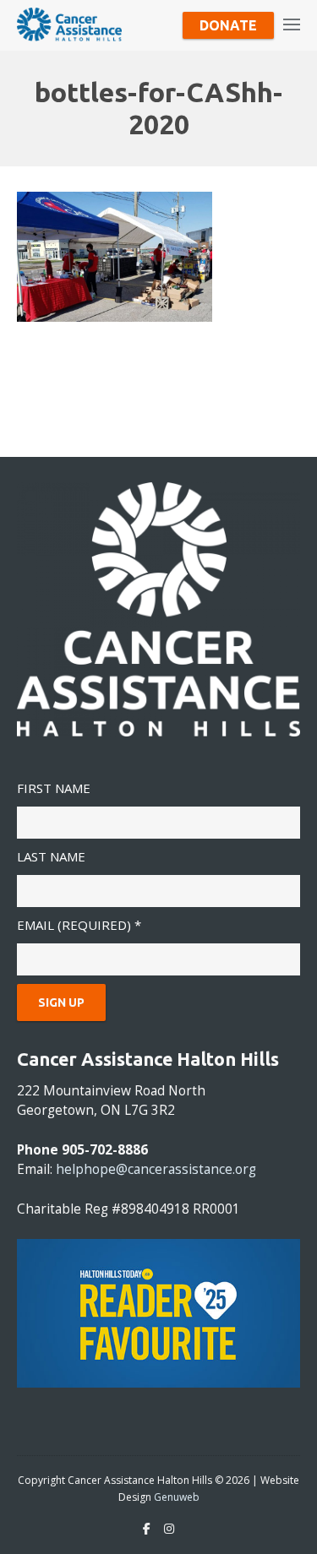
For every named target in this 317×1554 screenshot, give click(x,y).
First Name (53, 788)
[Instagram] (169, 1528)
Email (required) (79, 924)
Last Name (51, 856)
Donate (228, 25)
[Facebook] (146, 1528)
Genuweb (176, 1497)
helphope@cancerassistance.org (156, 1169)
